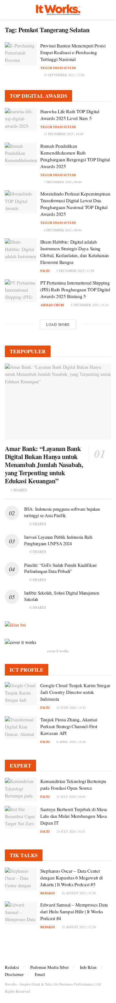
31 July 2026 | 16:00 (70, 796)
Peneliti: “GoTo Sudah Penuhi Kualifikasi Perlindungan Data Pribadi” (60, 568)
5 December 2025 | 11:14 (89, 305)
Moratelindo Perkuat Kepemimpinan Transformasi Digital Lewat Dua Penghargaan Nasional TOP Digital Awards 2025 (75, 203)
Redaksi (12, 967)
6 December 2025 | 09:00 (62, 230)
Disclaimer (14, 974)
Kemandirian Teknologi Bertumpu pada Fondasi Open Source (73, 784)
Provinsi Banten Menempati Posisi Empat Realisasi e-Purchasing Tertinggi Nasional (72, 52)
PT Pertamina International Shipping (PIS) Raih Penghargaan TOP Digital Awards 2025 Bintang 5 (75, 289)
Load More (58, 324)
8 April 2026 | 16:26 (70, 741)
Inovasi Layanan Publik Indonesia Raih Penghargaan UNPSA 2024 (58, 540)
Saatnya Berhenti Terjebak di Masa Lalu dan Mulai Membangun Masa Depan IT (73, 816)
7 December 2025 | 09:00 (62, 182)
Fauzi (45, 270)
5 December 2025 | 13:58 (74, 270)
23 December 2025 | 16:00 (63, 134)
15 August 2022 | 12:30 (78, 927)
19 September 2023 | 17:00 (63, 75)
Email (40, 974)
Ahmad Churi (52, 305)
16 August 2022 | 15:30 (78, 893)
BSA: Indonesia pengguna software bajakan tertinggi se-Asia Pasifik (62, 512)
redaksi (47, 893)
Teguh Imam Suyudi (58, 67)
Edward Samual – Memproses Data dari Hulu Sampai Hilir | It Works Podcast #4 (74, 911)
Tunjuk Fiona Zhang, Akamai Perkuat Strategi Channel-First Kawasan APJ (68, 726)
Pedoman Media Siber (49, 967)
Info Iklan (88, 967)
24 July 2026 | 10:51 (70, 831)
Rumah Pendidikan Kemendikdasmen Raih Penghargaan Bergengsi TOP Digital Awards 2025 (75, 156)
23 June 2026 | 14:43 (70, 707)
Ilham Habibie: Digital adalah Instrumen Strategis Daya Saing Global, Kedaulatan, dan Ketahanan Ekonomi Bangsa (74, 251)
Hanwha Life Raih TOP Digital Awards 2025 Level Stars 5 (69, 114)
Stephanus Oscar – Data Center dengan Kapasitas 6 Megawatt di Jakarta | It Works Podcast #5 (71, 878)
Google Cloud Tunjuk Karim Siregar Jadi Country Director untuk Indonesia (75, 692)
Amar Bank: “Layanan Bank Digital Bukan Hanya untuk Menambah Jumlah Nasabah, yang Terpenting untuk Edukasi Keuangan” (44, 465)
